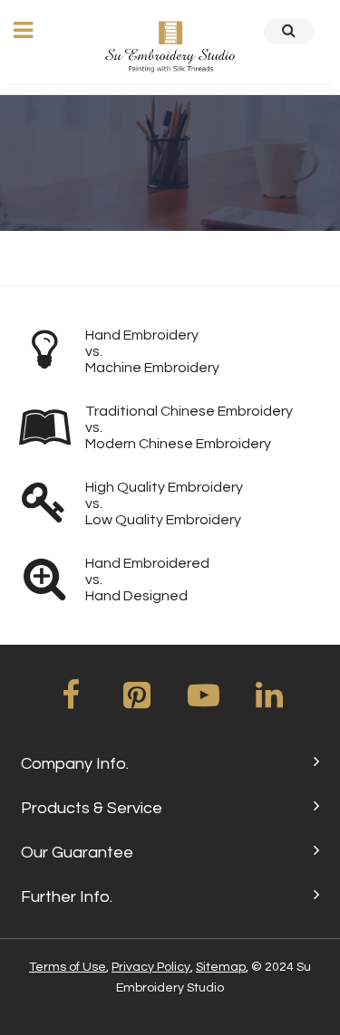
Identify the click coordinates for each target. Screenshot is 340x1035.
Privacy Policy (151, 967)
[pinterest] (137, 701)
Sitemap (221, 967)
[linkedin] (269, 701)
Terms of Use (67, 967)
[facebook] (70, 701)
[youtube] (203, 701)
